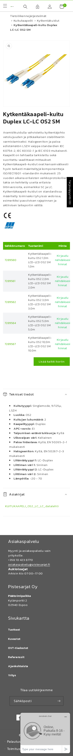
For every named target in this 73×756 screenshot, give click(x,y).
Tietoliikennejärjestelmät (28, 16)
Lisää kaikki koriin (51, 361)
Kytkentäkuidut (48, 20)
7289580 (10, 260)
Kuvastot (14, 639)
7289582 (10, 302)
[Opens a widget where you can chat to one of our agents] (45, 733)
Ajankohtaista (18, 666)
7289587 (10, 344)
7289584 (10, 323)
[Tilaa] (58, 701)
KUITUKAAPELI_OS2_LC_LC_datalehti (32, 506)
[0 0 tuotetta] (60, 7)
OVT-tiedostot (18, 648)
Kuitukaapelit (23, 20)
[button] (23, 7)
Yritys (12, 675)
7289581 (10, 281)
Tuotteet (14, 630)
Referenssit (16, 657)
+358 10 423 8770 (20, 559)
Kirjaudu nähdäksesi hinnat (62, 260)
